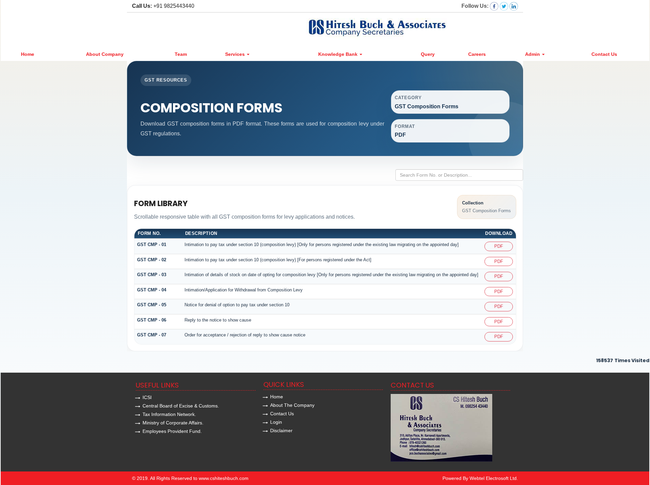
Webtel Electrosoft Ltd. (494, 478)
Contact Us (604, 54)
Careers (477, 54)
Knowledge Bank (338, 54)
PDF (498, 246)
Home (27, 54)
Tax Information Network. (169, 414)
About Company (105, 54)
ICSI (147, 397)
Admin (533, 54)
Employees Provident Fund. (172, 431)
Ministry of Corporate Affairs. (173, 422)
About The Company (292, 405)
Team (181, 54)
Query (428, 54)
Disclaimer (281, 430)
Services (235, 54)
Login (276, 422)
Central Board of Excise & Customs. (181, 406)
